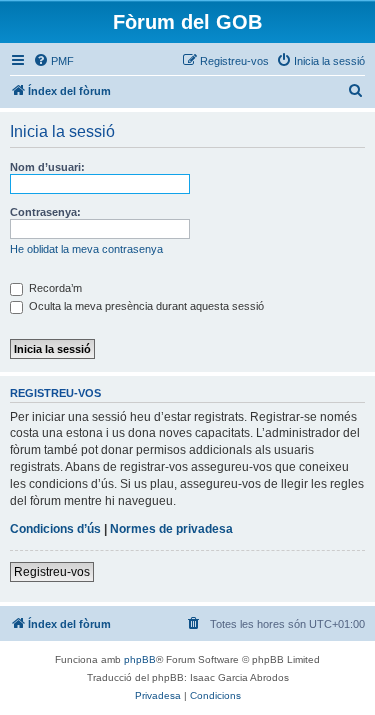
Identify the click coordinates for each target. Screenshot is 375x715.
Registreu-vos (52, 572)
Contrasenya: (45, 212)
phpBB (140, 659)
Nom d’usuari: (47, 167)
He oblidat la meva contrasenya (86, 249)
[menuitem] (53, 61)
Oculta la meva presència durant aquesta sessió (145, 306)
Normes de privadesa (171, 529)
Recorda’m (54, 288)
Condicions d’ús (55, 529)
